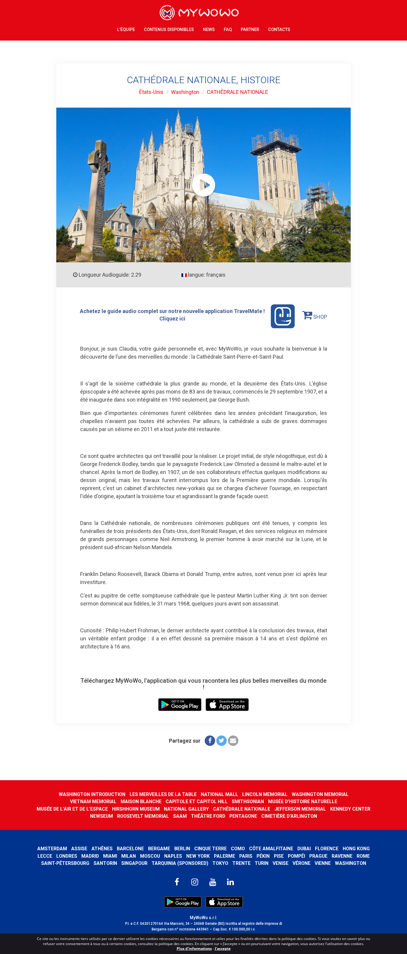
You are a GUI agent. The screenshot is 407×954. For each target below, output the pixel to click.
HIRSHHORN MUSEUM (136, 809)
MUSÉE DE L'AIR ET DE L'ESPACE (72, 809)
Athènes (102, 848)
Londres (66, 856)
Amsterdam (52, 848)
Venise (280, 863)
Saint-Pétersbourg (65, 863)
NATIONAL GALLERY (186, 809)
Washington (185, 92)
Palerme (224, 856)
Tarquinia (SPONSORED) (180, 863)
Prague (318, 856)
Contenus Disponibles (169, 29)
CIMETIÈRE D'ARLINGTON (289, 816)
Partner (250, 29)
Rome (363, 856)
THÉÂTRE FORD (208, 816)
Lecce (45, 856)
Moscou (150, 856)
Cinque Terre (210, 848)
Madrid (90, 856)
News (209, 29)
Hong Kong (356, 848)
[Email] (233, 740)
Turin (261, 863)
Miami (110, 856)
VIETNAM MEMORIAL (93, 801)
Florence (326, 848)
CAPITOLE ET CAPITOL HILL (197, 801)
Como (238, 848)
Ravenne (342, 856)
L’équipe (126, 29)
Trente (241, 863)
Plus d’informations (194, 948)
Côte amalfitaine (271, 848)
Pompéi (296, 856)
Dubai (304, 848)
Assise (79, 848)
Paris (245, 856)
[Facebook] (210, 740)
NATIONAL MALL (219, 794)
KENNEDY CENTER (350, 809)
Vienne (323, 863)
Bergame (159, 848)
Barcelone (130, 848)
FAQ (228, 29)
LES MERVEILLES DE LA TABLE (163, 794)
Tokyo (220, 863)
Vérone (301, 863)
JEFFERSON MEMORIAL (300, 809)
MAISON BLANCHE (141, 801)
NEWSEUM (101, 816)
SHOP (319, 317)
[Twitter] (221, 740)
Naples (173, 856)
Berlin (182, 848)
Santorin (105, 863)
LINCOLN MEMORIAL (265, 794)
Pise (279, 856)
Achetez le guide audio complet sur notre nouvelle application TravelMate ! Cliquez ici (172, 314)
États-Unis (151, 92)
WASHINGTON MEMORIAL (320, 794)
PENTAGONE (243, 816)
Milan (128, 856)
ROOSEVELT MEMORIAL (143, 816)
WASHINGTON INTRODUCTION (92, 794)
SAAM (180, 816)
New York (198, 856)
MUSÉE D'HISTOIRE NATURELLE (302, 801)
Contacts (279, 29)
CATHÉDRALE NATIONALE (237, 92)
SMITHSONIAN (248, 801)
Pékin (263, 856)
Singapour (134, 863)
